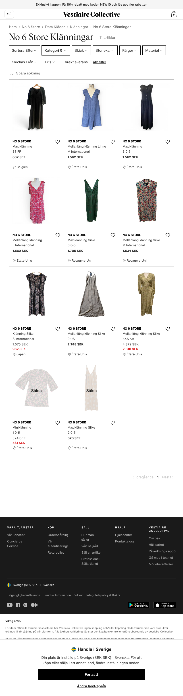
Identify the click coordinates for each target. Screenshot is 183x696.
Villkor (78, 595)
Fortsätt (91, 674)
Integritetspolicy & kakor (103, 595)
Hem (13, 26)
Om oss (154, 538)
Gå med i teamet (161, 557)
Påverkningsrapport (163, 551)
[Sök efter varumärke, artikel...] (9, 14)
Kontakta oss (124, 541)
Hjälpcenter (123, 535)
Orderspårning (58, 535)
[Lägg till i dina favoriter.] (57, 141)
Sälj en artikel (91, 552)
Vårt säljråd (89, 546)
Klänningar (79, 26)
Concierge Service (14, 543)
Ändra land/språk (91, 686)
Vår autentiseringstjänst (62, 543)
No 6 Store (31, 26)
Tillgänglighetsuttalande (23, 595)
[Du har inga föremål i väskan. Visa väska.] (174, 14)
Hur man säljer (87, 537)
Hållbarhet (156, 544)
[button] (174, 14)
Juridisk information (57, 595)
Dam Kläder (55, 26)
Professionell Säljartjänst (90, 561)
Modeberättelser (161, 564)
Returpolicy (56, 552)
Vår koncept (16, 535)
